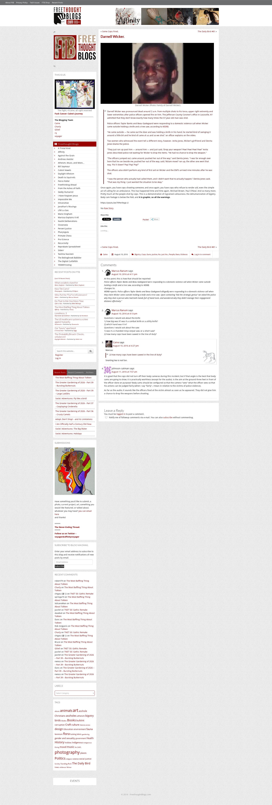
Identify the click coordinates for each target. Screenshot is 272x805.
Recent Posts (57, 2)
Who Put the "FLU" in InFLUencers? (71, 295)
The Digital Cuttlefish (68, 261)
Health (90, 738)
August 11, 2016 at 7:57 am (124, 371)
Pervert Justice (65, 228)
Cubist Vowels (64, 170)
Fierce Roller (64, 181)
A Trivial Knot (64, 148)
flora (66, 734)
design (59, 729)
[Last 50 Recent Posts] (62, 278)
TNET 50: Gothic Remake (81, 593)
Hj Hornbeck (84, 316)
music (70, 747)
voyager (58, 136)
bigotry (89, 715)
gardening (85, 734)
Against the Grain (66, 155)
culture (75, 724)
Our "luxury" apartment (65, 328)
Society (57, 764)
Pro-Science (63, 239)
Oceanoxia (63, 224)
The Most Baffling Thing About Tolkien (72, 307)
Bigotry (138, 254)
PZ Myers (75, 291)
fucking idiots (75, 734)
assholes (71, 715)
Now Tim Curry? (62, 288)
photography (67, 752)
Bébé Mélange (76, 303)
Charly (58, 126)
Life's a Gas (63, 210)
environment (80, 729)
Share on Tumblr (117, 219)
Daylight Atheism (66, 173)
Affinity (61, 152)
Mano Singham (65, 214)
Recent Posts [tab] (60, 372)
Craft (68, 724)
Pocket (146, 219)
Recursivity (63, 243)
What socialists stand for (66, 282)
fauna (89, 729)
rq (56, 133)
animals (66, 710)
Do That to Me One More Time (69, 301)
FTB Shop (46, 2)
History (59, 742)
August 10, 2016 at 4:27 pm (126, 345)
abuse (57, 711)
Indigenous (77, 742)
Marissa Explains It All (68, 217)
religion (69, 759)
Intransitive (63, 202)
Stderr (61, 250)
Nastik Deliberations (67, 221)
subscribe (168, 417)
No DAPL (78, 747)
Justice (154, 254)
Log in (58, 358)
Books (71, 720)
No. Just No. (163, 254)
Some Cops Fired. (110, 31)
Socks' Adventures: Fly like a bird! (71, 398)
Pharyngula (63, 232)
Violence (183, 254)
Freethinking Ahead (67, 184)
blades (64, 720)
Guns (149, 254)
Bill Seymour (64, 166)
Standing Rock (66, 764)
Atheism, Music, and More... (71, 162)
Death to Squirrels (66, 177)
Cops (144, 254)
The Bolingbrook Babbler (69, 257)
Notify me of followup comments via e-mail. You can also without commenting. (150, 417)
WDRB (165, 126)
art (75, 710)
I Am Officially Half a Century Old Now (73, 424)
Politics (60, 758)
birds (58, 720)
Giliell (57, 129)
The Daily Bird (81, 763)
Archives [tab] (90, 372)
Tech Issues (35, 2)
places (83, 752)
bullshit (80, 720)
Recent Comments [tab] (76, 372)
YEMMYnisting (65, 265)
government (81, 738)
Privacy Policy (22, 2)
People (172, 254)
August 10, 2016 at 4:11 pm (124, 274)
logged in (121, 414)
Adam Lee (79, 339)
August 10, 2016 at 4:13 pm (124, 313)
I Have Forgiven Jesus (68, 195)
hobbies (68, 742)
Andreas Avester (66, 159)
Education (68, 729)
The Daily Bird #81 (206, 31)
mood (63, 747)
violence (63, 767)
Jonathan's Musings (67, 206)
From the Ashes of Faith (69, 188)
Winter (69, 767)
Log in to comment (203, 254)
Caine (57, 123)
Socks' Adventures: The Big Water (71, 428)
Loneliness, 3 (61, 313)
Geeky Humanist (65, 192)
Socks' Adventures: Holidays (68, 433)
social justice (85, 758)
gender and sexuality (65, 738)
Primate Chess (65, 235)
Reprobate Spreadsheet (69, 246)
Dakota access (85, 725)
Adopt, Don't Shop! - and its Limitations (73, 419)
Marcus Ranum (73, 297)
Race (177, 254)
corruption (60, 724)
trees (57, 767)
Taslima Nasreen (66, 254)
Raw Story (108, 208)
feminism (58, 734)
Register (59, 355)
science (76, 759)
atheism (81, 716)
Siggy (75, 330)
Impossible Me (65, 199)
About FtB (9, 2)
